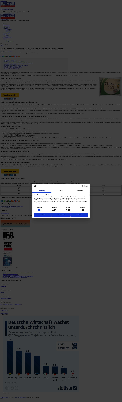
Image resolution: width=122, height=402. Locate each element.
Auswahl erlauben (61, 214)
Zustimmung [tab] (42, 190)
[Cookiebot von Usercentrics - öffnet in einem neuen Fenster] (82, 186)
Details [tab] (61, 190)
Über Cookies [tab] (80, 190)
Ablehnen (43, 214)
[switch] (54, 210)
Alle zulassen (79, 214)
